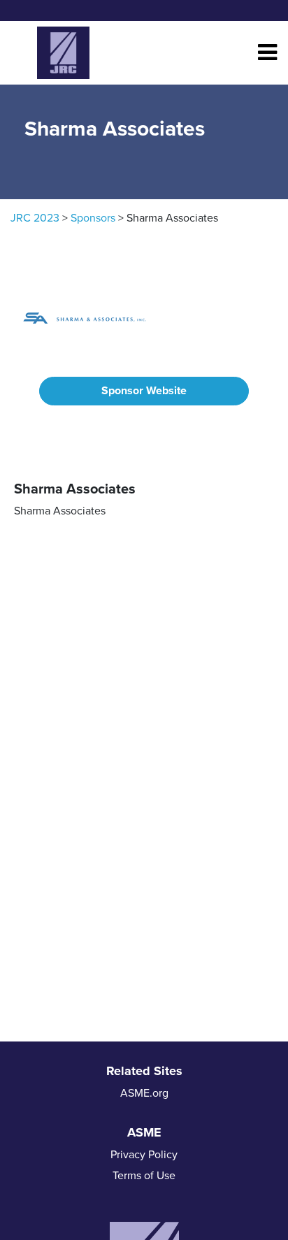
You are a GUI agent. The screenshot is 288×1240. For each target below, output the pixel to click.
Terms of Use (144, 1176)
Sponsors (93, 218)
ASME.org (144, 1093)
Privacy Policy (144, 1155)
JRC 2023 (34, 218)
